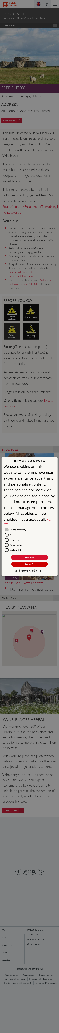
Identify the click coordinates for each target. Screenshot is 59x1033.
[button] (29, 571)
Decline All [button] (29, 564)
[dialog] (30, 516)
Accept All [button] (29, 557)
